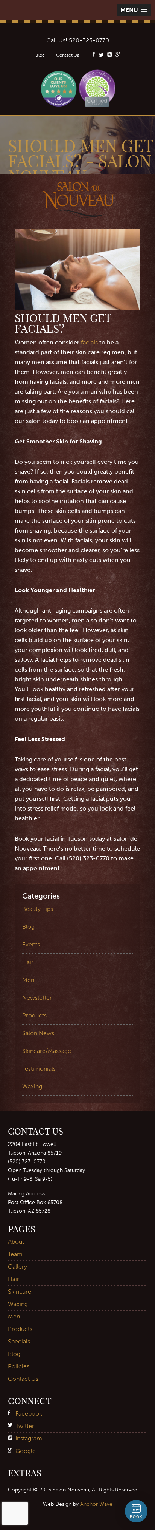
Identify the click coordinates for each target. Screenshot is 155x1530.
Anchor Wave (96, 1504)
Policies (18, 1366)
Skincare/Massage (46, 1050)
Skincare (19, 1291)
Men (28, 979)
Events (31, 944)
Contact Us (67, 55)
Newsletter (37, 997)
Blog (40, 55)
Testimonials (39, 1068)
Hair (27, 962)
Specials (19, 1341)
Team (15, 1254)
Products (34, 1015)
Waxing (32, 1086)
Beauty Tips (37, 908)
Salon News (38, 1033)
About (16, 1241)
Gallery (17, 1266)
